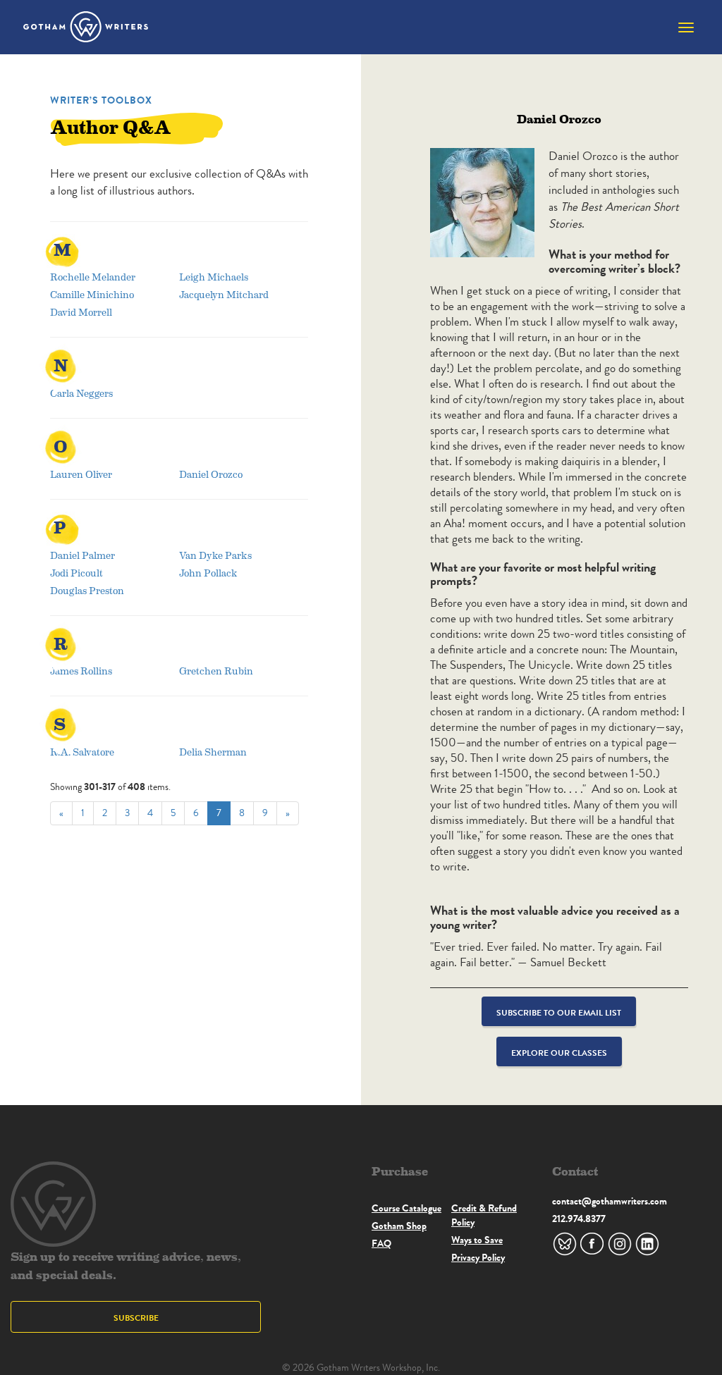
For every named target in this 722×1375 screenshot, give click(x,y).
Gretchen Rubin (216, 670)
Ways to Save (477, 1240)
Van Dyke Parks (215, 555)
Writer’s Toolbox (101, 100)
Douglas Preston (87, 590)
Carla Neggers (81, 393)
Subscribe (136, 1318)
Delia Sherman (213, 751)
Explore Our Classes (559, 1053)
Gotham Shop (399, 1226)
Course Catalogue (406, 1208)
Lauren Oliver (81, 474)
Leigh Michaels (213, 276)
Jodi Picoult (76, 572)
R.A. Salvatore (82, 751)
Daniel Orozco (211, 474)
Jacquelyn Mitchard (224, 294)
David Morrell (81, 312)
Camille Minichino (92, 294)
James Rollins (81, 670)
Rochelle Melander (92, 276)
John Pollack (208, 572)
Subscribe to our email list (558, 1012)
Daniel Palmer (82, 555)
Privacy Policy (478, 1257)
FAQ (381, 1243)
